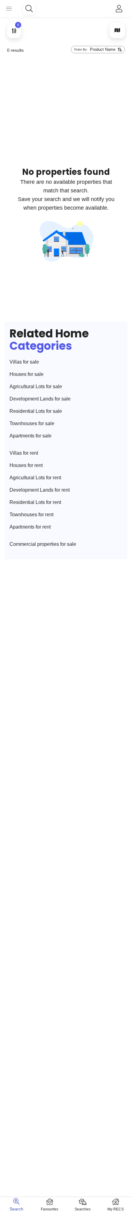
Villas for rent (24, 453)
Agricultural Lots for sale (36, 386)
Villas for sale (24, 361)
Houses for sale (27, 374)
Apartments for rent (30, 526)
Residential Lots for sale (36, 411)
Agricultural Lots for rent (35, 477)
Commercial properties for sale (43, 544)
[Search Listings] (29, 8)
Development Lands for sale (40, 398)
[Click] (119, 8)
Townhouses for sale (32, 423)
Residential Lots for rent (35, 502)
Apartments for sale (31, 435)
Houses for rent (26, 465)
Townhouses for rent (31, 514)
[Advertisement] (66, 79)
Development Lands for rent (40, 490)
